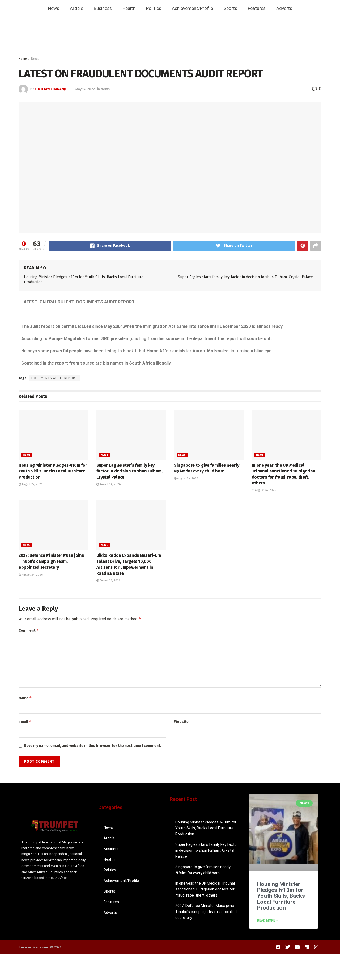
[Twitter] (287, 947)
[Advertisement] (170, 37)
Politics (153, 8)
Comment (29, 630)
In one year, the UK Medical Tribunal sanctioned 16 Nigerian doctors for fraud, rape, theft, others (205, 889)
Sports (230, 8)
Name (25, 697)
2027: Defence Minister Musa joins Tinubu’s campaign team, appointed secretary (51, 561)
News (53, 8)
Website (181, 721)
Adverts (284, 8)
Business (103, 8)
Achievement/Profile (192, 8)
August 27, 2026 (31, 484)
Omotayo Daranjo (51, 89)
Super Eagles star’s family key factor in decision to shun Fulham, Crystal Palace (245, 277)
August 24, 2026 (110, 484)
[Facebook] (278, 947)
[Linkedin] (307, 947)
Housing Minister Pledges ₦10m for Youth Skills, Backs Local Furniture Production (53, 471)
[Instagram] (316, 947)
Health (128, 8)
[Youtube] (297, 947)
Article (76, 8)
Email (25, 721)
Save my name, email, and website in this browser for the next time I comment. (92, 745)
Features (257, 8)
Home (23, 59)
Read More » (267, 920)
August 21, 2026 (109, 580)
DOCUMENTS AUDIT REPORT (54, 378)
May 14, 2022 (85, 89)
